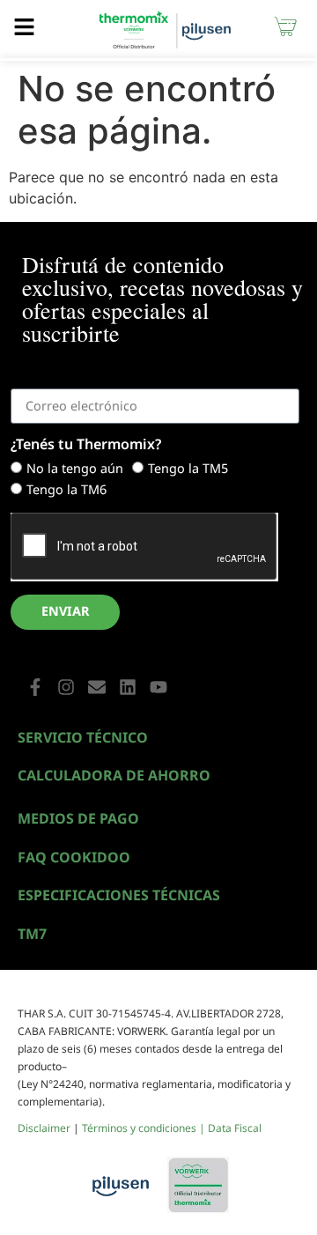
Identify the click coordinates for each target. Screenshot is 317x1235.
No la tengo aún (74, 468)
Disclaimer (44, 1127)
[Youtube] (158, 687)
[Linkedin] (127, 687)
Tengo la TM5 (188, 468)
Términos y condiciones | (145, 1127)
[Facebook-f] (35, 687)
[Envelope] (97, 687)
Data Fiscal (235, 1127)
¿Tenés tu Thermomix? (86, 445)
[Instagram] (66, 687)
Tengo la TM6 (66, 489)
